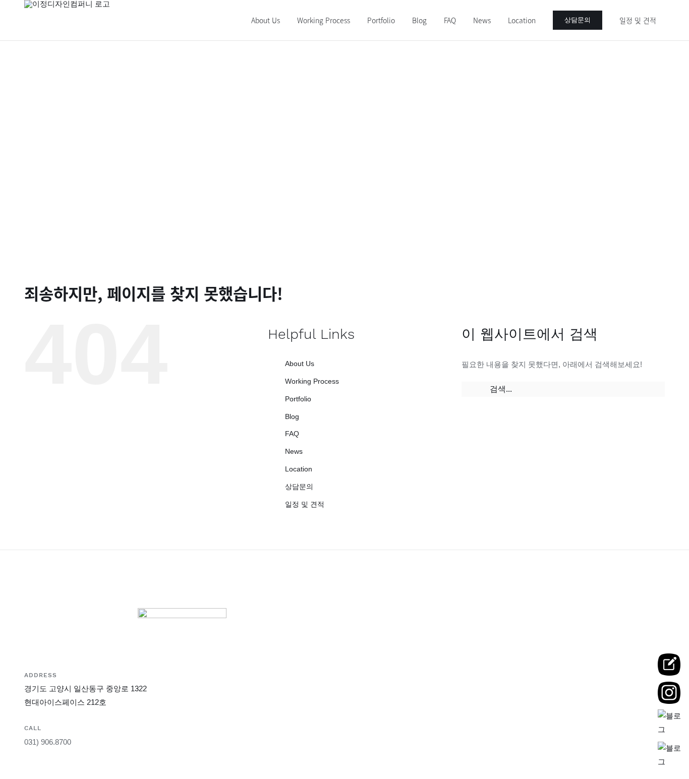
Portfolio (298, 399)
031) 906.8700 (47, 742)
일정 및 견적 (304, 504)
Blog (292, 416)
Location (298, 469)
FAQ (292, 434)
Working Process (312, 381)
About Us (299, 363)
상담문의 (299, 487)
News (294, 451)
